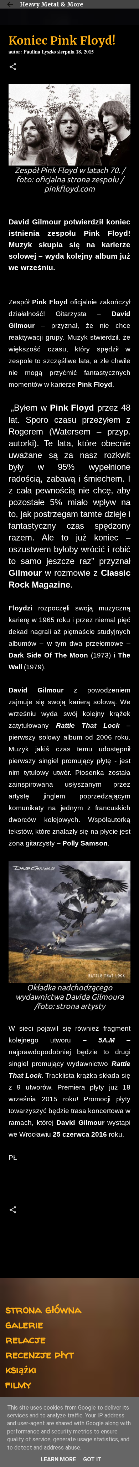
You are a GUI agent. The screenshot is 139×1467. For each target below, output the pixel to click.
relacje (25, 1339)
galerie (24, 1324)
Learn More (58, 1459)
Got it (92, 1459)
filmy (18, 1384)
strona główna (43, 1309)
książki (20, 1369)
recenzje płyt (39, 1354)
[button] (13, 67)
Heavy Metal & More (51, 4)
